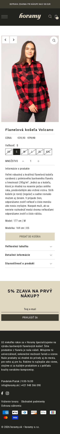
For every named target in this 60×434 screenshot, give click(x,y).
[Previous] (5, 39)
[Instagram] (7, 393)
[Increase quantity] (38, 161)
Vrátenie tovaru (10, 401)
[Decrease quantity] (23, 161)
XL (39, 151)
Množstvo (11, 161)
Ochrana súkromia (11, 405)
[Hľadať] (50, 16)
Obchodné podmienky (33, 401)
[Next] (13, 39)
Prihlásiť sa (30, 317)
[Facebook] (2, 393)
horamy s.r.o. (32, 427)
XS (8, 151)
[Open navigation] (5, 16)
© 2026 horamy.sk (11, 427)
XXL (48, 151)
